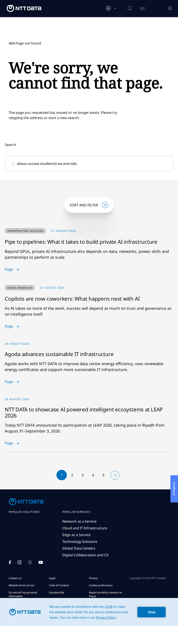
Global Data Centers (78, 548)
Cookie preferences (101, 585)
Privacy (93, 578)
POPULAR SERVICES (76, 511)
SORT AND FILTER (83, 205)
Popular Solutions (24, 511)
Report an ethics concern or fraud (105, 594)
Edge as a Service (76, 534)
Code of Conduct (59, 585)
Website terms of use (21, 585)
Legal (52, 578)
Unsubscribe (56, 592)
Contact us (15, 578)
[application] (89, 612)
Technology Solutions (79, 541)
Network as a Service (79, 521)
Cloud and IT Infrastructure (84, 528)
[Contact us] (142, 8)
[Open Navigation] (170, 8)
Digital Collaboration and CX (85, 555)
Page (9, 269)
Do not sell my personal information (23, 594)
